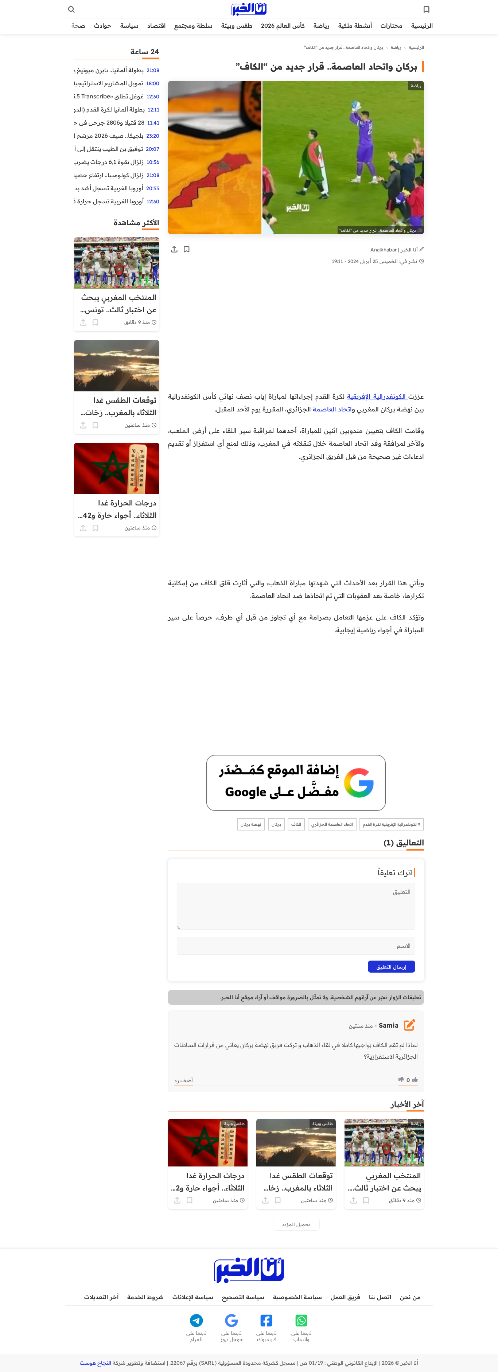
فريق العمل (345, 1297)
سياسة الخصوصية (297, 1297)
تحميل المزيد (296, 1224)
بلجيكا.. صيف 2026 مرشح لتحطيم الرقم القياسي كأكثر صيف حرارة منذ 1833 (108, 135)
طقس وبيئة (236, 25)
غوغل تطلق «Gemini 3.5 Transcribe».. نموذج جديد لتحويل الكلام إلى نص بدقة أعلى (109, 96)
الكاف (296, 824)
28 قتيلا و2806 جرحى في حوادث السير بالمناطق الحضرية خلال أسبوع (109, 122)
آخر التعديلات (101, 1297)
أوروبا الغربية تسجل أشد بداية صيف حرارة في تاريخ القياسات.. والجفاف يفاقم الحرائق (108, 188)
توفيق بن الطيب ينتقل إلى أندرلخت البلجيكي (108, 148)
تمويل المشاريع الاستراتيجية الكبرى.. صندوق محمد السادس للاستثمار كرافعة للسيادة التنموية (108, 83)
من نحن (410, 1297)
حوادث (103, 25)
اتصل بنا (380, 1297)
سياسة (129, 25)
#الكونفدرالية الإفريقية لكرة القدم (391, 824)
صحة (78, 25)
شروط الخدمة (145, 1297)
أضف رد (183, 1080)
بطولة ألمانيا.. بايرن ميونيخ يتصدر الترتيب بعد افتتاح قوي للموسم (109, 70)
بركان (276, 824)
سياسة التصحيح (243, 1297)
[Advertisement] (296, 336)
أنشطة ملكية (355, 25)
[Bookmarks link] (426, 9)
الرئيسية (422, 25)
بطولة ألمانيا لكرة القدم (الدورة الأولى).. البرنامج (109, 109)
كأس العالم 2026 (283, 25)
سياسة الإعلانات (192, 1297)
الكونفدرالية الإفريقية (377, 396)
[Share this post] (174, 249)
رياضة (322, 25)
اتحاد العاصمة (332, 409)
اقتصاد (156, 25)
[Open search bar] (71, 9)
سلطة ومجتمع (193, 25)
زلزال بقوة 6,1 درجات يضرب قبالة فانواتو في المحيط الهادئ (109, 161)
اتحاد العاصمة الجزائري (332, 824)
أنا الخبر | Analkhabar (394, 249)
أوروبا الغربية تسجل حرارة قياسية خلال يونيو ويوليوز (109, 201)
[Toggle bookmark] (186, 249)
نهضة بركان (251, 824)
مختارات (391, 25)
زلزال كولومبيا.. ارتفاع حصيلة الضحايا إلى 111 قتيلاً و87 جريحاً (109, 175)
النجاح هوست (95, 1363)
